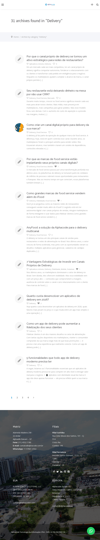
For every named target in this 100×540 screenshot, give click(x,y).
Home (16, 37)
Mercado (51, 98)
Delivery (48, 64)
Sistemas (70, 269)
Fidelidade (41, 201)
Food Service (42, 98)
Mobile (50, 166)
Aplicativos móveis (36, 64)
